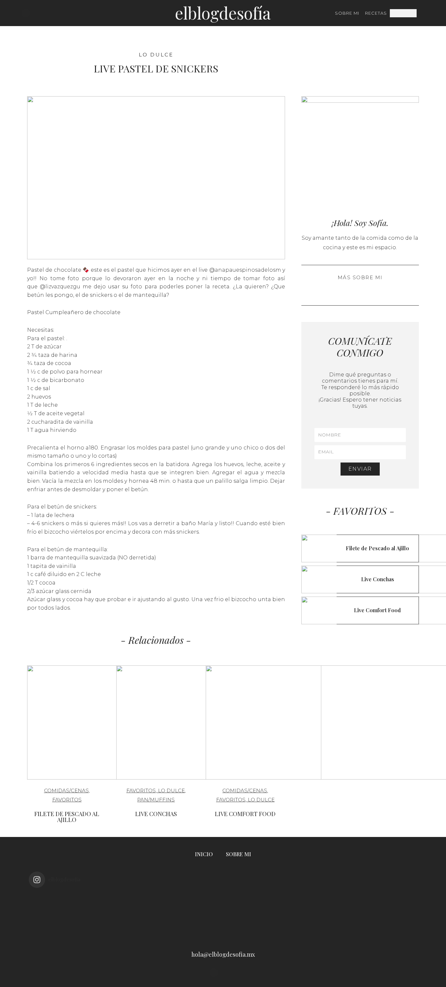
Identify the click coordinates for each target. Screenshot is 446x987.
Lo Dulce (156, 55)
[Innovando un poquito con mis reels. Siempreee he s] (145, 915)
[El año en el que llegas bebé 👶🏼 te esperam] (300, 915)
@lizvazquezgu (60, 286)
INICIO (204, 854)
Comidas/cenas (66, 790)
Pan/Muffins (156, 800)
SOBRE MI (347, 13)
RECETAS (376, 13)
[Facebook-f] (35, 13)
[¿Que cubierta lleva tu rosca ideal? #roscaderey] (223, 915)
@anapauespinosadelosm (245, 270)
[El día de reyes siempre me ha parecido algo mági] (67, 915)
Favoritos (67, 800)
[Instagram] (25, 13)
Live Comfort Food (245, 814)
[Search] (421, 13)
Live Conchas (156, 814)
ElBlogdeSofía (223, 13)
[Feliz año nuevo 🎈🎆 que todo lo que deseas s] (378, 915)
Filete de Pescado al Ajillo (66, 817)
